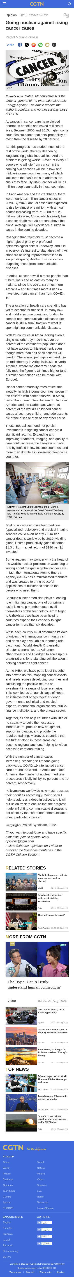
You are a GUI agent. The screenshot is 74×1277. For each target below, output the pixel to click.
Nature (41, 1168)
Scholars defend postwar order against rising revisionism (50, 898)
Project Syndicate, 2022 (39, 825)
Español (7, 1228)
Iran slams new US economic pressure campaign (52, 1097)
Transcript (42, 1202)
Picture (41, 1174)
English (7, 1222)
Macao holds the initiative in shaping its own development (52, 1031)
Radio (40, 1197)
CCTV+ (7, 1257)
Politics (7, 1174)
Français (8, 1234)
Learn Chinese (45, 1208)
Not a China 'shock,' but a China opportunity (51, 1011)
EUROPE (8, 1208)
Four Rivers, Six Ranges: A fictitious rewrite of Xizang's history (52, 1052)
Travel (40, 1162)
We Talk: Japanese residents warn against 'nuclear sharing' (52, 878)
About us (60, 1272)
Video (40, 1179)
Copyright (30, 1272)
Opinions (8, 1185)
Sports (6, 1202)
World (6, 1168)
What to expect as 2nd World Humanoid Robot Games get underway (52, 1079)
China (6, 1162)
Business (8, 1179)
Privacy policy (46, 1272)
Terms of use (16, 1272)
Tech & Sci (9, 1191)
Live (39, 1191)
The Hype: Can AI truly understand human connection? (34, 985)
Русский (8, 1245)
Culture (7, 1197)
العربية (6, 1240)
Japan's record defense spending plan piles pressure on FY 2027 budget (52, 1119)
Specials (42, 1185)
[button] (7, 887)
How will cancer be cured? (51, 915)
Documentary (10, 1251)
